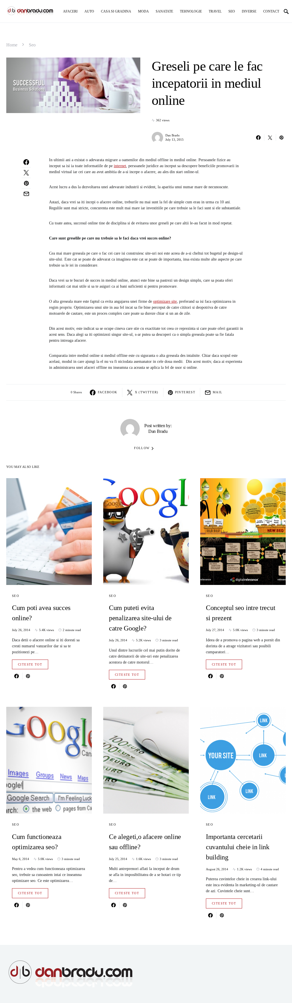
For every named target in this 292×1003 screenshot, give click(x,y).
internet (120, 166)
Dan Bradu (172, 135)
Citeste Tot (30, 664)
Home (11, 44)
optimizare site (165, 301)
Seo (32, 44)
